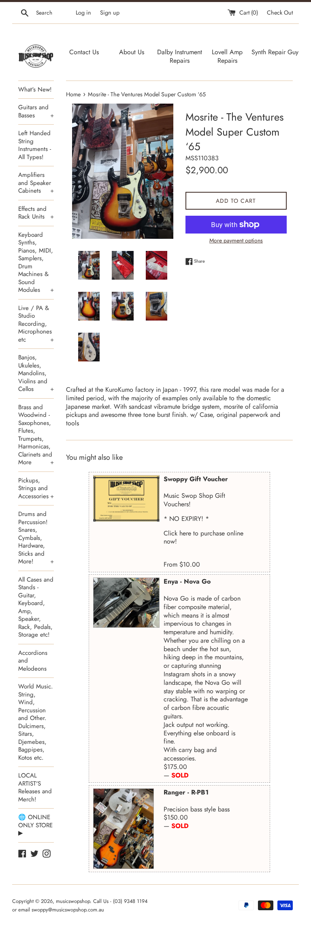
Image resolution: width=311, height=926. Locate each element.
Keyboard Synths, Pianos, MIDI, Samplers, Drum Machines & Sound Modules (36, 262)
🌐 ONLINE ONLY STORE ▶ (35, 825)
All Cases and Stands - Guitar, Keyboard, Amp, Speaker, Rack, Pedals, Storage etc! (35, 607)
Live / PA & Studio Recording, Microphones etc (36, 324)
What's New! (35, 89)
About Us (131, 52)
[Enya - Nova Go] (126, 603)
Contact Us (84, 52)
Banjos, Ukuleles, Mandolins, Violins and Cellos (36, 373)
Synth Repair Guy (274, 52)
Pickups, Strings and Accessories (36, 488)
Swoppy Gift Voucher (196, 479)
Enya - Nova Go (187, 581)
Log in (83, 12)
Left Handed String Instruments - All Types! (34, 145)
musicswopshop (73, 901)
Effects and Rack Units (36, 212)
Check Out (280, 12)
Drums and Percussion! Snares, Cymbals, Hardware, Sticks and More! (36, 538)
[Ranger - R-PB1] (123, 828)
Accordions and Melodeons (32, 660)
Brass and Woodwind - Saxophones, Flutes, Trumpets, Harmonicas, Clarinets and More (36, 435)
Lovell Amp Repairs (227, 56)
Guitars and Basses (36, 111)
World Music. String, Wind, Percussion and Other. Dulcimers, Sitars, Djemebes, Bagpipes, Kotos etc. (35, 722)
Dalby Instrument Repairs (179, 56)
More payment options (236, 240)
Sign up (109, 12)
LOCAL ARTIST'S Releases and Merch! (35, 787)
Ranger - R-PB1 (186, 792)
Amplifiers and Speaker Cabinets (36, 182)
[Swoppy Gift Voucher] (126, 498)
